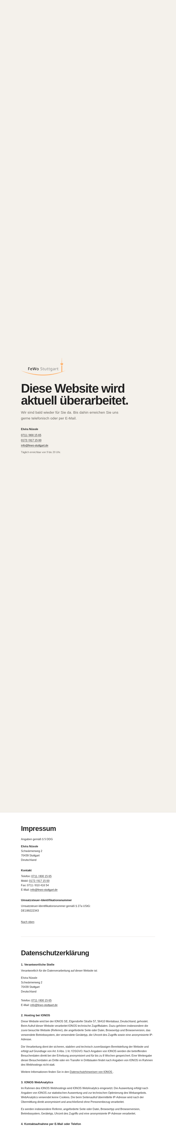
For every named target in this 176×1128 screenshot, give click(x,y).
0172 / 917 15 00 (31, 440)
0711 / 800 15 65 (31, 435)
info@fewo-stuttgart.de (34, 445)
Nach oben (27, 921)
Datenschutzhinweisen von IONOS (91, 1071)
